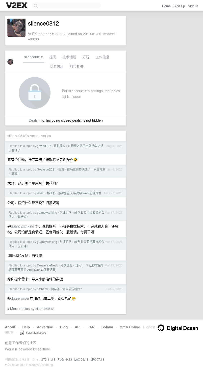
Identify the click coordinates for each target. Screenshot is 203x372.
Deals (33, 120)
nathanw (43, 289)
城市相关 (77, 66)
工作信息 (102, 56)
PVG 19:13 (64, 359)
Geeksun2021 (46, 169)
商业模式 (59, 145)
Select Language (35, 332)
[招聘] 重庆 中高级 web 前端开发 (79, 193)
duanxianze (20, 298)
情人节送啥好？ (72, 289)
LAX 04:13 (81, 359)
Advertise (45, 326)
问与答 (55, 289)
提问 (52, 56)
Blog (64, 326)
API (77, 326)
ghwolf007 (44, 145)
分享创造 (66, 265)
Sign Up (179, 5)
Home (166, 5)
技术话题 (69, 56)
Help (26, 326)
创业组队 (66, 212)
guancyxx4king (47, 212)
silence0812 (33, 56)
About (10, 326)
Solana (107, 326)
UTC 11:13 (48, 359)
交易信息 (57, 66)
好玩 (85, 56)
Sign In (193, 5)
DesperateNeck (47, 265)
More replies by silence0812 (32, 308)
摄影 (61, 169)
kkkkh (41, 193)
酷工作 (51, 193)
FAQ (91, 326)
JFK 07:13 (97, 359)
